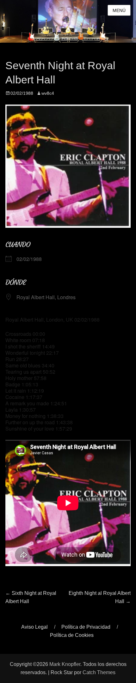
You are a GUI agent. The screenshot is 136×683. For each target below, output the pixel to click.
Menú (119, 10)
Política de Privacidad (85, 627)
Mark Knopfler (64, 664)
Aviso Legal (34, 627)
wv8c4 (47, 93)
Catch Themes (99, 672)
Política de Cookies (72, 635)
